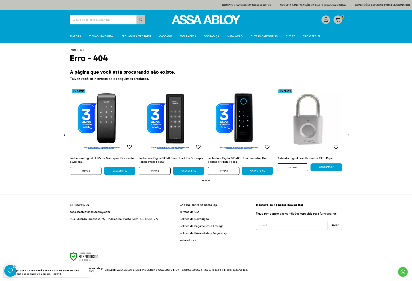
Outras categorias (264, 36)
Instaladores (188, 240)
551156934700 (79, 205)
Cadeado (165, 36)
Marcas (75, 36)
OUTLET (290, 36)
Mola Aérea (188, 36)
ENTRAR (86, 171)
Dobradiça (211, 36)
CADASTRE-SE (312, 36)
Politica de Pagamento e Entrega (201, 226)
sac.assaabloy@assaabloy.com (90, 212)
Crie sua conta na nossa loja (199, 205)
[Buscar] (140, 19)
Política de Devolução (194, 219)
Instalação (235, 36)
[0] (337, 19)
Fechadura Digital (101, 36)
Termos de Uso (190, 212)
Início (73, 49)
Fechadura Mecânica (136, 36)
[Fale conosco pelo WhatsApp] (403, 272)
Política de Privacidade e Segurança (203, 233)
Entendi (57, 273)
